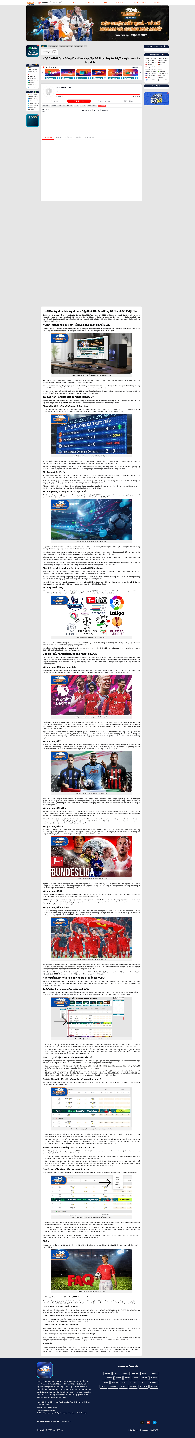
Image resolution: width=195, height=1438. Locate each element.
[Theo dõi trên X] (142, 1422)
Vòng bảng (46, 105)
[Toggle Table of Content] (53, 52)
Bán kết (83, 105)
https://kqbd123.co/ (50, 1407)
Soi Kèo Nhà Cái (140, 3)
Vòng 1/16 (62, 105)
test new (54, 105)
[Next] (140, 72)
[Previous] (43, 72)
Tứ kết (76, 105)
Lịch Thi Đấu (120, 3)
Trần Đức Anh (66, 1421)
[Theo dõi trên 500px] (155, 1422)
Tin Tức (157, 3)
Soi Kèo (73, 3)
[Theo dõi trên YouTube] (148, 1422)
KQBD (39, 1381)
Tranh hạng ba (92, 105)
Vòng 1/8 (69, 105)
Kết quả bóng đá (48, 1381)
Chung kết (102, 105)
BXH (105, 3)
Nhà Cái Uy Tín (90, 3)
